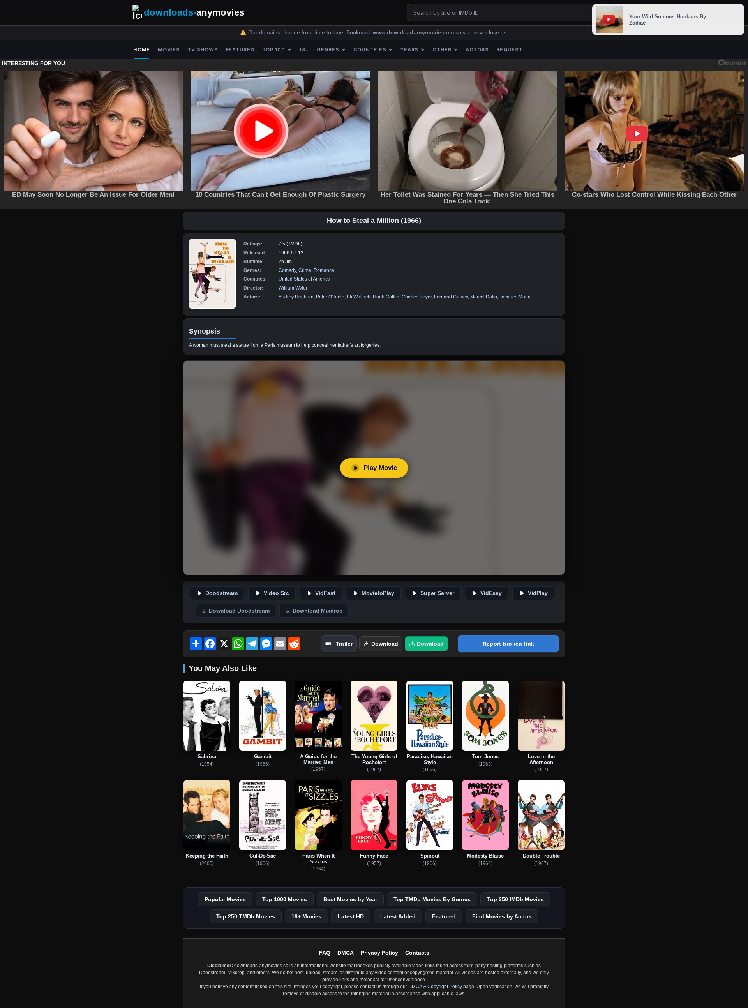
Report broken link (508, 644)
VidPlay (538, 593)
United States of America (304, 279)
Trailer (344, 644)
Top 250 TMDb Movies (245, 916)
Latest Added (398, 916)
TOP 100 (273, 50)
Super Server (437, 593)
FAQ (324, 953)
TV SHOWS (203, 50)
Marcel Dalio (483, 297)
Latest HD (351, 916)
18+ (304, 50)
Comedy (287, 270)
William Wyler (293, 288)
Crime (304, 270)
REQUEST (509, 50)
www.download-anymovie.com (414, 32)
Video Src (276, 593)
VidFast (325, 593)
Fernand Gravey (451, 297)
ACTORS (477, 50)
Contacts (417, 953)
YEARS (409, 50)
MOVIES (169, 50)
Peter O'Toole (330, 297)
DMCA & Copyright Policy (435, 986)
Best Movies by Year (350, 899)
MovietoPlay (378, 593)
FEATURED (240, 50)
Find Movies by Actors (502, 916)
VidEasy (491, 593)
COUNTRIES (369, 50)
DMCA (345, 953)
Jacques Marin (515, 297)
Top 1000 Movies (284, 899)
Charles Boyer (417, 297)
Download (384, 644)
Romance (324, 270)
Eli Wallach (358, 297)
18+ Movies (306, 916)
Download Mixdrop (318, 611)
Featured (444, 916)
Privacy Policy (379, 953)
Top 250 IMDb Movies (515, 899)
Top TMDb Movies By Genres (432, 899)
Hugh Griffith (386, 297)
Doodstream (221, 593)
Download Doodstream (239, 611)
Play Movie (380, 467)
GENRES (328, 50)
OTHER (442, 50)
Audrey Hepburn (296, 297)
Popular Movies (225, 899)
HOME (141, 50)
